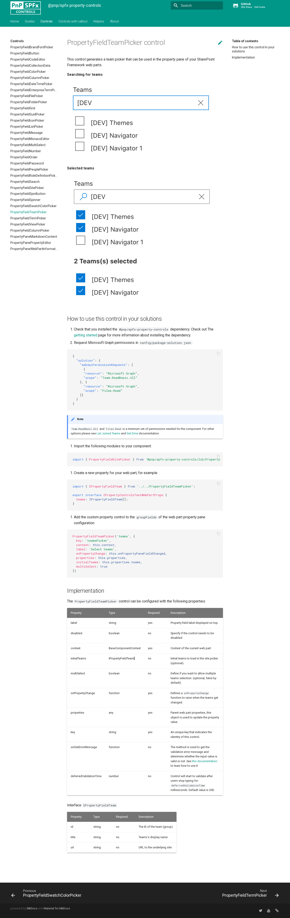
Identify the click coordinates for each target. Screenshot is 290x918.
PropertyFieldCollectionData (30, 65)
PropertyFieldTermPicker (28, 218)
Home (14, 21)
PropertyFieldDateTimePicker (31, 84)
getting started (85, 335)
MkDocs (32, 908)
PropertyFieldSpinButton (28, 194)
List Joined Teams (108, 433)
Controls (47, 21)
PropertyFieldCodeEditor (27, 59)
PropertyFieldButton (24, 53)
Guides (30, 21)
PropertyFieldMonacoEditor (29, 139)
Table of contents (245, 41)
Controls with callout (72, 21)
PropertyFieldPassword (27, 163)
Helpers (98, 21)
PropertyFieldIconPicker (27, 120)
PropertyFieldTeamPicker (28, 212)
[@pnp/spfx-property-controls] (26, 4)
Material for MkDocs (57, 908)
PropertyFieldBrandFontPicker (31, 47)
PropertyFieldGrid (22, 108)
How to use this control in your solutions (253, 49)
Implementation (243, 57)
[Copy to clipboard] (218, 354)
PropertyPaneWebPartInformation (34, 249)
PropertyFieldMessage (26, 133)
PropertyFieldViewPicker (27, 224)
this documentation (204, 761)
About (114, 21)
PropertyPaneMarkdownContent (33, 236)
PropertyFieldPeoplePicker (29, 169)
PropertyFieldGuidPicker (27, 114)
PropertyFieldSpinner (25, 200)
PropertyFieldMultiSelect (28, 145)
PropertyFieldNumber (25, 151)
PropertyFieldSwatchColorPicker (33, 206)
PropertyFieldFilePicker (26, 96)
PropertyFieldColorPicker (28, 71)
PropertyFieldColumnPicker (29, 78)
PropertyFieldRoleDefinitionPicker (34, 175)
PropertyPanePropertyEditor (30, 243)
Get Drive (132, 433)
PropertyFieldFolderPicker (28, 102)
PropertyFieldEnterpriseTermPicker (34, 90)
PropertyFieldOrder (24, 157)
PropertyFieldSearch (25, 182)
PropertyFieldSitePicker (27, 188)
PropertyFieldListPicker (26, 126)
